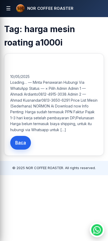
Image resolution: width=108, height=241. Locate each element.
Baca (20, 142)
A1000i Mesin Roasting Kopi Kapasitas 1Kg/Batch (52, 65)
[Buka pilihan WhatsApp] (97, 230)
